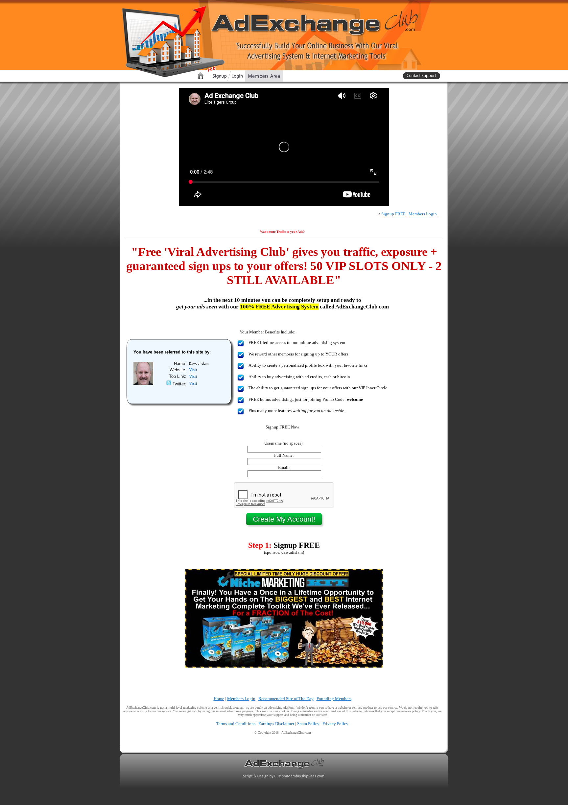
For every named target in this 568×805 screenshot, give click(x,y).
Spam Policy (308, 723)
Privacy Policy (335, 723)
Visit (193, 369)
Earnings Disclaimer (276, 723)
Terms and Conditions (235, 723)
